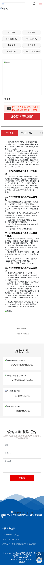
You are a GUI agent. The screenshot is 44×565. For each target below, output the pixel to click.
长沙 (27, 559)
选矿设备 (11, 45)
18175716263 (8, 539)
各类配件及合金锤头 (31, 51)
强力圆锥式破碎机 (22, 396)
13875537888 (7, 535)
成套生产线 (11, 51)
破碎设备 (31, 32)
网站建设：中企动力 (18, 559)
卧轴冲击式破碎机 (22, 411)
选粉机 (23, 329)
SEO (31, 559)
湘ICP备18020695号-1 (22, 557)
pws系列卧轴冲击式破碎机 (22, 380)
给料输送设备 (11, 39)
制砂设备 (11, 32)
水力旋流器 (25, 334)
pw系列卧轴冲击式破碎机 (22, 365)
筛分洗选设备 (31, 39)
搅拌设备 (31, 45)
